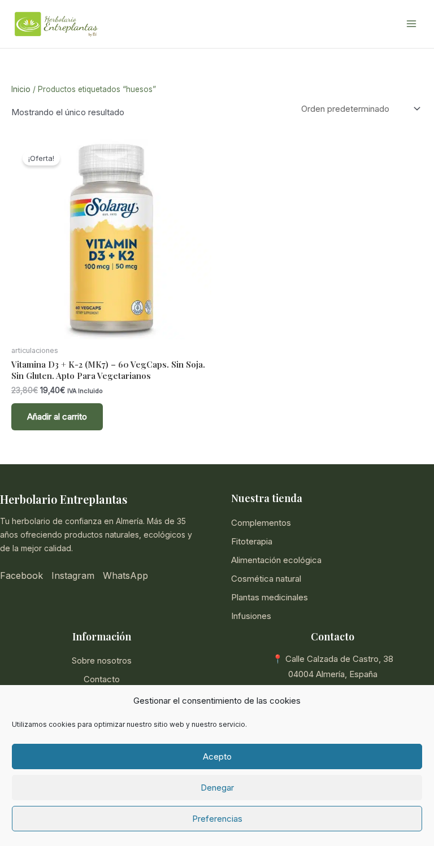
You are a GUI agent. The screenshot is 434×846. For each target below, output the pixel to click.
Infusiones (251, 615)
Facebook (21, 575)
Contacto (102, 679)
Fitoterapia (251, 541)
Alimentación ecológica (276, 560)
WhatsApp (125, 575)
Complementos (261, 522)
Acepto (217, 756)
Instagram (72, 575)
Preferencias (217, 818)
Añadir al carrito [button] (57, 416)
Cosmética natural (266, 578)
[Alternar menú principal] (411, 24)
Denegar (217, 787)
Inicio (21, 89)
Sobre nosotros (102, 660)
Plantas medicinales (269, 597)
